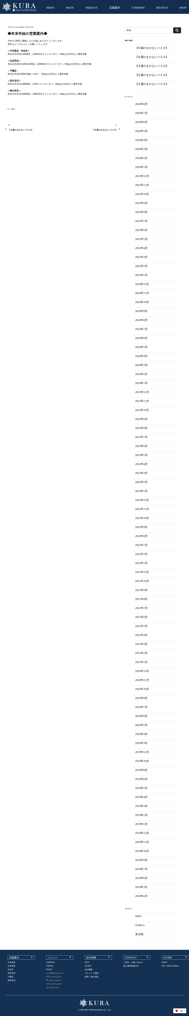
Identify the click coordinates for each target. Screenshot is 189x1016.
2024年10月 (142, 301)
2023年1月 (141, 490)
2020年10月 (142, 688)
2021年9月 (141, 589)
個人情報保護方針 (131, 966)
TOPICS (140, 925)
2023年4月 (141, 463)
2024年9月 (141, 310)
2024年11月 (142, 292)
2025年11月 (142, 185)
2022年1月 (141, 562)
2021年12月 (142, 571)
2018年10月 (142, 850)
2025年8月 (141, 212)
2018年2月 (141, 895)
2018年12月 (142, 832)
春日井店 (11, 980)
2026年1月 (141, 167)
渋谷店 (10, 969)
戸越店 (10, 977)
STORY (88, 966)
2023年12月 (142, 391)
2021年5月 (141, 625)
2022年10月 (142, 517)
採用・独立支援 (91, 977)
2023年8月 (141, 427)
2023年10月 (142, 409)
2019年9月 (141, 769)
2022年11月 (142, 508)
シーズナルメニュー (55, 973)
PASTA (70, 7)
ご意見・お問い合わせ (133, 962)
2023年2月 (141, 481)
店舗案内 (114, 7)
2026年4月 (141, 140)
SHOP (182, 7)
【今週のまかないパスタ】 (151, 47)
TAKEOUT (91, 7)
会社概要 (88, 969)
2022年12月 (142, 499)
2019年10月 (142, 760)
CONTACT (131, 957)
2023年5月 (141, 454)
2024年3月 (141, 364)
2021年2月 (141, 652)
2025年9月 (141, 203)
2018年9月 (141, 859)
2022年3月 (141, 553)
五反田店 (11, 966)
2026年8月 (141, 104)
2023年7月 (141, 436)
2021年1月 (141, 661)
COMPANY (138, 7)
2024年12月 (142, 283)
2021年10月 (142, 580)
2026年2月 (141, 158)
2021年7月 (141, 607)
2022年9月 (141, 526)
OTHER (167, 957)
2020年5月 (141, 724)
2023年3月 (141, 472)
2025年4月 (141, 248)
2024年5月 (141, 346)
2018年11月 (142, 841)
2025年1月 (141, 274)
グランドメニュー (54, 977)
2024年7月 (141, 328)
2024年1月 (141, 382)
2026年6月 (141, 122)
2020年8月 (141, 697)
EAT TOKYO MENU (170, 966)
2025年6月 (141, 230)
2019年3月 (141, 805)
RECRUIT (162, 7)
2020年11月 (142, 679)
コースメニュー (53, 987)
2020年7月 (141, 706)
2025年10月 (142, 194)
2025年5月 (141, 239)
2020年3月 (141, 742)
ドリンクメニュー (54, 984)
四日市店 (11, 973)
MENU (50, 7)
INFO (13, 109)
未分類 (139, 934)
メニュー (53, 957)
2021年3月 (141, 643)
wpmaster (29, 27)
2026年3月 (141, 149)
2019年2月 (141, 814)
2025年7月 (141, 221)
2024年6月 (141, 337)
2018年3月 (141, 886)
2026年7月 (141, 113)
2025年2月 (141, 265)
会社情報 (91, 957)
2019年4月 (141, 796)
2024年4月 (141, 355)
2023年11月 (142, 400)
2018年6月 (141, 877)
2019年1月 (141, 823)
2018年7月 (141, 868)
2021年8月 (141, 598)
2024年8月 (141, 319)
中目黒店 (11, 962)
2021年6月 (141, 616)
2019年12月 (142, 751)
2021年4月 (141, 634)
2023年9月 (141, 418)
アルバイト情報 (91, 973)
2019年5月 (141, 787)
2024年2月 (141, 373)
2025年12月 (142, 176)
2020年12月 (142, 670)
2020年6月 (141, 715)
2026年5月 (141, 131)
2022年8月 (141, 535)
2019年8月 (141, 778)
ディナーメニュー (54, 980)
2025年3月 (141, 256)
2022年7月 (141, 544)
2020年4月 (141, 733)
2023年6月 (141, 445)
